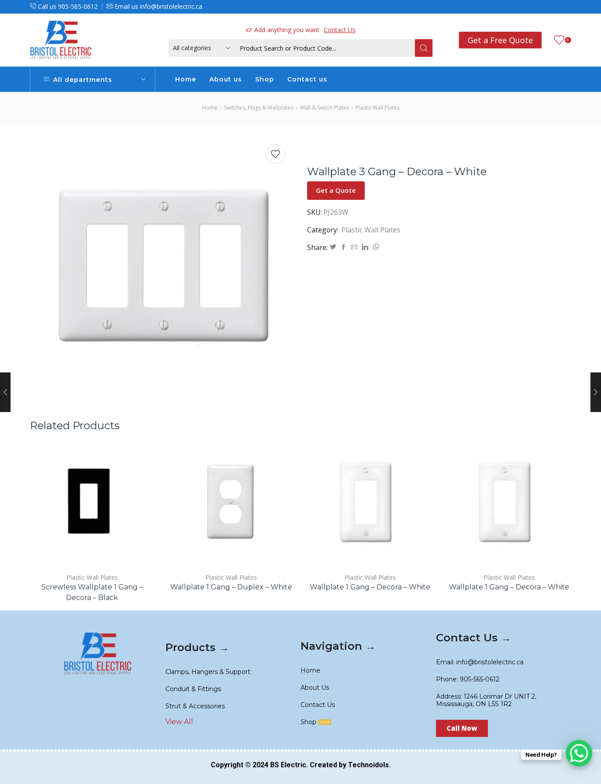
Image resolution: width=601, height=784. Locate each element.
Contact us (307, 79)
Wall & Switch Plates (324, 107)
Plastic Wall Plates (377, 107)
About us (225, 79)
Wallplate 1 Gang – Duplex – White (231, 587)
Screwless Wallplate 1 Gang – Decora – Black (92, 592)
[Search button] (423, 48)
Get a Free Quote (500, 40)
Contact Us (339, 30)
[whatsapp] (374, 247)
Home (185, 79)
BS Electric (288, 765)
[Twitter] (333, 247)
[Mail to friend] (354, 247)
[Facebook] (343, 247)
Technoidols (368, 765)
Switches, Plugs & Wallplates (258, 107)
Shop (264, 79)
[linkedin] (364, 247)
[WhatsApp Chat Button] (579, 753)
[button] (462, 728)
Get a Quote (336, 190)
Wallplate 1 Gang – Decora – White (370, 587)
